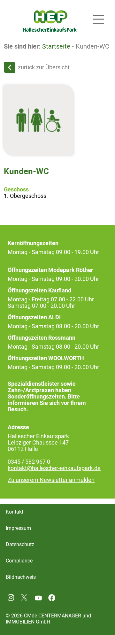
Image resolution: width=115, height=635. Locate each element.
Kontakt (14, 512)
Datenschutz (20, 544)
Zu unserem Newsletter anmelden (51, 480)
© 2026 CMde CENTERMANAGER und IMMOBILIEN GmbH (48, 619)
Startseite (56, 46)
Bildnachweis (21, 577)
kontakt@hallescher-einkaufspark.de (54, 468)
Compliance (19, 561)
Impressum (18, 528)
